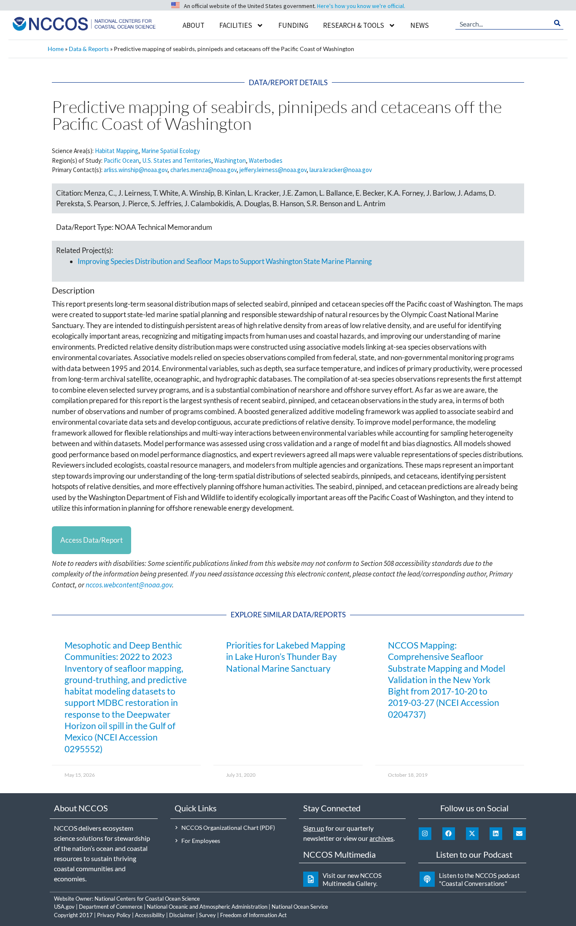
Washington (230, 160)
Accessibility (150, 915)
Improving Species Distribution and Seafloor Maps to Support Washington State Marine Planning (225, 261)
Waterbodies (266, 160)
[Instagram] (425, 833)
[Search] (557, 23)
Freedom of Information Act (253, 915)
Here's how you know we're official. (361, 6)
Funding (293, 25)
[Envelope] (519, 833)
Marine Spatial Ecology (170, 151)
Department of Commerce (111, 906)
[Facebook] (448, 833)
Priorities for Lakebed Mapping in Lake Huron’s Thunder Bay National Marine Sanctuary (285, 656)
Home (56, 48)
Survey (207, 915)
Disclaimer (182, 915)
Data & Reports (89, 48)
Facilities (235, 25)
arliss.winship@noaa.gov (135, 170)
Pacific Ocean (121, 160)
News (419, 25)
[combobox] (503, 23)
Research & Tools (353, 25)
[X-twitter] (472, 833)
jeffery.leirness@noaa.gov (273, 170)
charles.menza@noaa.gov (203, 170)
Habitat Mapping (116, 151)
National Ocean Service (300, 906)
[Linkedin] (496, 833)
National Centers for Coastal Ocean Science (147, 898)
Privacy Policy (114, 915)
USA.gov (64, 906)
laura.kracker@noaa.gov (341, 170)
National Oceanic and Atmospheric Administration (207, 906)
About (194, 25)
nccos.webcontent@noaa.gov (129, 585)
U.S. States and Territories (176, 160)
